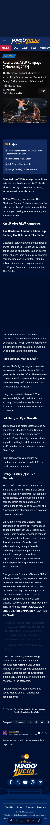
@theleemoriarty (11, 639)
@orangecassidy (11, 627)
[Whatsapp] (22, 821)
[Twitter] (16, 821)
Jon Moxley (33, 709)
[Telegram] (33, 821)
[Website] (39, 733)
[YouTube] (25, 782)
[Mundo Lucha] (25, 41)
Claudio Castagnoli (21, 709)
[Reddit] (28, 821)
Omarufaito (11, 90)
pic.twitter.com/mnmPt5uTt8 (29, 639)
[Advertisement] (25, 18)
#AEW (18, 623)
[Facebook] (11, 821)
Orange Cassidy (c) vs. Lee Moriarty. (22, 169)
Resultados (25, 712)
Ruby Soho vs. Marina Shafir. (19, 159)
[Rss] (45, 733)
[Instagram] (32, 782)
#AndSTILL (9, 623)
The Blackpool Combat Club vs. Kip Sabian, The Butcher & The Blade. (23, 152)
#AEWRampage (28, 631)
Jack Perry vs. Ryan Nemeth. (19, 164)
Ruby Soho (35, 712)
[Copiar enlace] (39, 821)
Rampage (9, 56)
